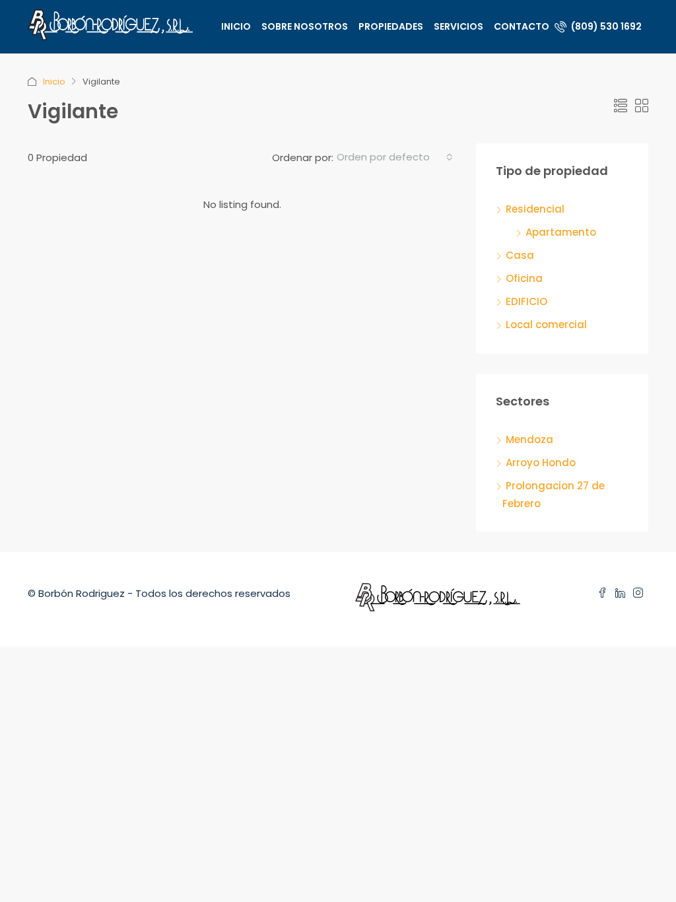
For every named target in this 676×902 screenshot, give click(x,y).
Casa (520, 255)
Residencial (535, 209)
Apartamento (560, 232)
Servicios (458, 26)
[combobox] (395, 157)
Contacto (521, 26)
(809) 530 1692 (605, 26)
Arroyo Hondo (541, 462)
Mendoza (529, 439)
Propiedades (390, 26)
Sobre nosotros (304, 26)
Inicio (236, 26)
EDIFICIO (526, 301)
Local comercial (546, 324)
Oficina (524, 278)
